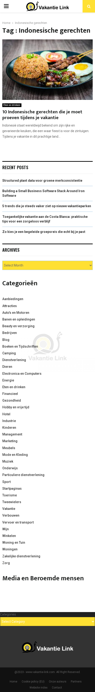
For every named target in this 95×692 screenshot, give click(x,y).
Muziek (7, 461)
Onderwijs (10, 468)
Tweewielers (11, 502)
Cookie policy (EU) (33, 681)
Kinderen (9, 427)
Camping (9, 353)
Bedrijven (9, 333)
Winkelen (9, 536)
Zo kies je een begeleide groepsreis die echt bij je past (43, 232)
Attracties (9, 306)
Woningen (10, 549)
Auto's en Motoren (15, 312)
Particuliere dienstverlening (23, 475)
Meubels (8, 448)
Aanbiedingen (12, 299)
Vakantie (8, 509)
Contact (57, 687)
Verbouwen (10, 515)
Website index (39, 687)
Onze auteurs (57, 681)
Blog (5, 340)
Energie (8, 380)
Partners (76, 681)
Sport (6, 482)
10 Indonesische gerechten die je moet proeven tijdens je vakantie (42, 115)
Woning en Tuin (13, 542)
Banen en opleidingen (18, 319)
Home (13, 681)
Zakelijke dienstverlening (21, 556)
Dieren (7, 366)
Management (12, 434)
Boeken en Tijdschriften (20, 346)
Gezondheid (11, 400)
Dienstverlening (14, 360)
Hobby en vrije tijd (15, 407)
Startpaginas (12, 488)
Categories (8, 614)
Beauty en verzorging (18, 326)
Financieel (10, 394)
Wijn (5, 529)
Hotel (6, 414)
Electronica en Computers (22, 373)
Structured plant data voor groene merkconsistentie (42, 180)
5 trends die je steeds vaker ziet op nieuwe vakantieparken (46, 206)
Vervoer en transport (18, 522)
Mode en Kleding (15, 455)
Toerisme (9, 495)
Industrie (9, 421)
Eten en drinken (11, 105)
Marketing (10, 441)
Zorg (6, 563)
